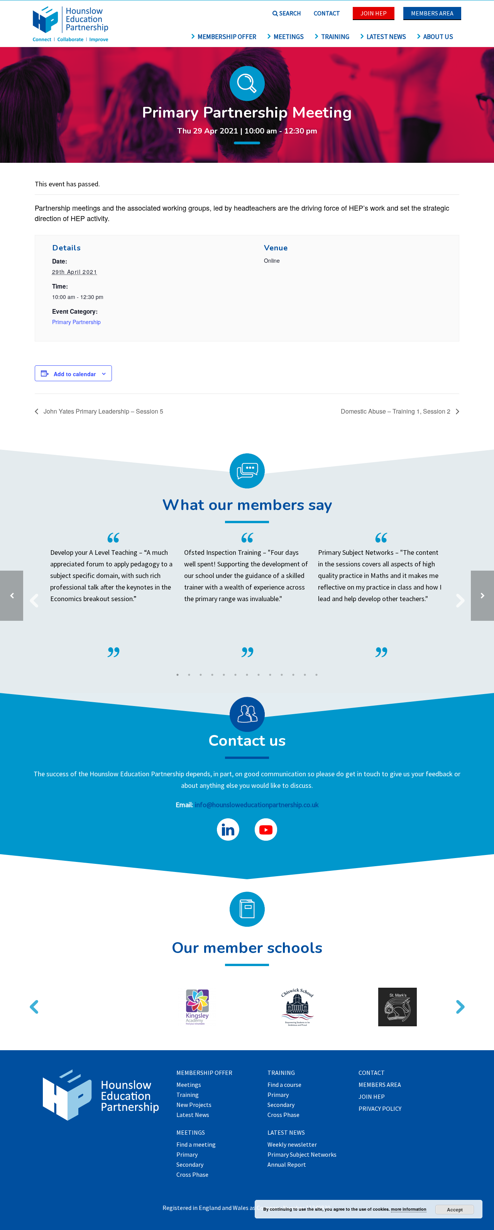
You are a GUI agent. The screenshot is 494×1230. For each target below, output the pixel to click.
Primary (187, 1154)
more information (408, 1209)
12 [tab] (305, 675)
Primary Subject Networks (302, 1154)
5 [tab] (224, 675)
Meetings (289, 36)
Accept (455, 1209)
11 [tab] (293, 675)
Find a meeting (196, 1144)
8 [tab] (258, 675)
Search (289, 13)
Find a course (284, 1084)
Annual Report (286, 1164)
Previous (31, 596)
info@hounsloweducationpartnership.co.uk (257, 804)
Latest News (386, 36)
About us (438, 36)
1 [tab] (177, 675)
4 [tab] (212, 675)
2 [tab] (189, 675)
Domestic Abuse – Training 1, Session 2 (396, 411)
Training (335, 36)
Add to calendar (75, 374)
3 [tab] (201, 675)
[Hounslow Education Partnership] (71, 39)
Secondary (189, 1164)
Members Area (432, 13)
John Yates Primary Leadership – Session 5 (102, 411)
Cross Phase (192, 1174)
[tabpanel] (247, 594)
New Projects (193, 1105)
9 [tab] (270, 675)
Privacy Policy (380, 1108)
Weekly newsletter (292, 1144)
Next (457, 596)
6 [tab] (235, 675)
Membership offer (227, 36)
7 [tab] (247, 675)
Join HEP (373, 13)
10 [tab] (282, 675)
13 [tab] (316, 675)
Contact (327, 13)
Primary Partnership (76, 322)
